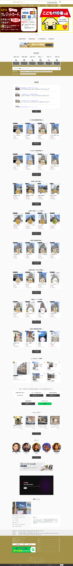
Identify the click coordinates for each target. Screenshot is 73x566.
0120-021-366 (20, 395)
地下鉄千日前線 (42, 533)
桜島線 (39, 533)
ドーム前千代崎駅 (28, 71)
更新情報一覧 (36, 111)
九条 (30, 534)
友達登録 (44, 403)
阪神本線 (50, 533)
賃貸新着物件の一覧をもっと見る (36, 143)
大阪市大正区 (20, 530)
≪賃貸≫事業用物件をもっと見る (36, 351)
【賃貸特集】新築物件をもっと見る (36, 263)
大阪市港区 (23, 530)
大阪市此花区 (27, 530)
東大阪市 (42, 530)
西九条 (34, 534)
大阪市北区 (39, 530)
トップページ (39, 538)
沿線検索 (18, 62)
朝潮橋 (28, 534)
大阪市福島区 (32, 530)
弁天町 (21, 534)
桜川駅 (44, 71)
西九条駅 (41, 71)
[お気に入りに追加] (22, 124)
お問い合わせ (53, 5)
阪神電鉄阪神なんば (24, 533)
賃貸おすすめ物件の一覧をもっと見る (36, 174)
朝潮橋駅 (33, 71)
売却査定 (38, 5)
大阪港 (32, 534)
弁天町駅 (24, 71)
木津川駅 (47, 71)
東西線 (57, 533)
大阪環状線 (19, 533)
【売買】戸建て (31, 5)
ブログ (38, 544)
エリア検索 (14, 62)
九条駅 (36, 71)
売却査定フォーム (28, 403)
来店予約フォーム (53, 395)
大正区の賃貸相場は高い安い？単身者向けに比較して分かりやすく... (29, 87)
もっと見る (36, 433)
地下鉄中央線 (35, 533)
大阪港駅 (38, 71)
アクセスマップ (39, 546)
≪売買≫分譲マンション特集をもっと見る (36, 233)
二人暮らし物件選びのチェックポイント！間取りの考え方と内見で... (29, 100)
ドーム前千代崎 (24, 534)
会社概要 (46, 5)
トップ (16, 5)
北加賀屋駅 (50, 71)
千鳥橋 (38, 534)
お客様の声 (38, 542)
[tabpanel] (36, 20)
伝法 (40, 534)
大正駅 (21, 71)
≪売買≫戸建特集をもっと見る (36, 204)
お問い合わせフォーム (36, 395)
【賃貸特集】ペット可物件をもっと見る (36, 322)
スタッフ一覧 (39, 550)
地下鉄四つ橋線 (54, 533)
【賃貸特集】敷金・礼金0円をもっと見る (36, 292)
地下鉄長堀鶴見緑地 (30, 533)
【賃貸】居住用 (23, 5)
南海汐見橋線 (46, 533)
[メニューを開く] (59, 5)
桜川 (36, 534)
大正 (19, 534)
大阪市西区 (35, 530)
